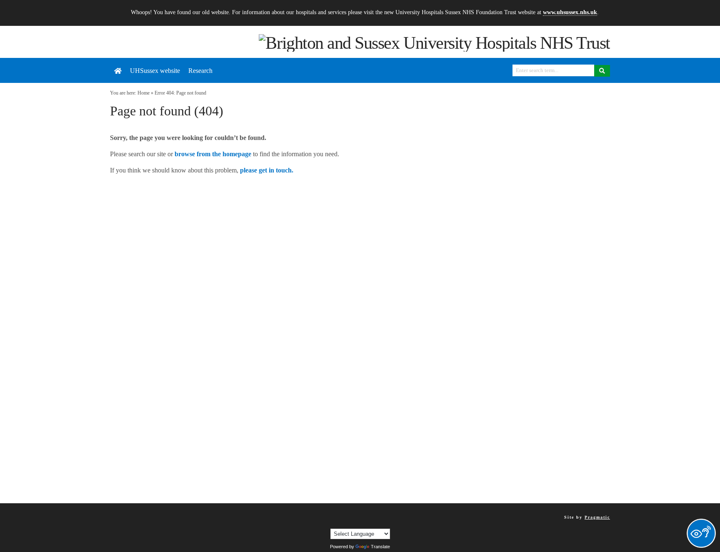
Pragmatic (597, 517)
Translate (380, 546)
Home (144, 93)
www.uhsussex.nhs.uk (570, 12)
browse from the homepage (213, 153)
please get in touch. (266, 170)
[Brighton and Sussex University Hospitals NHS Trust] (434, 42)
